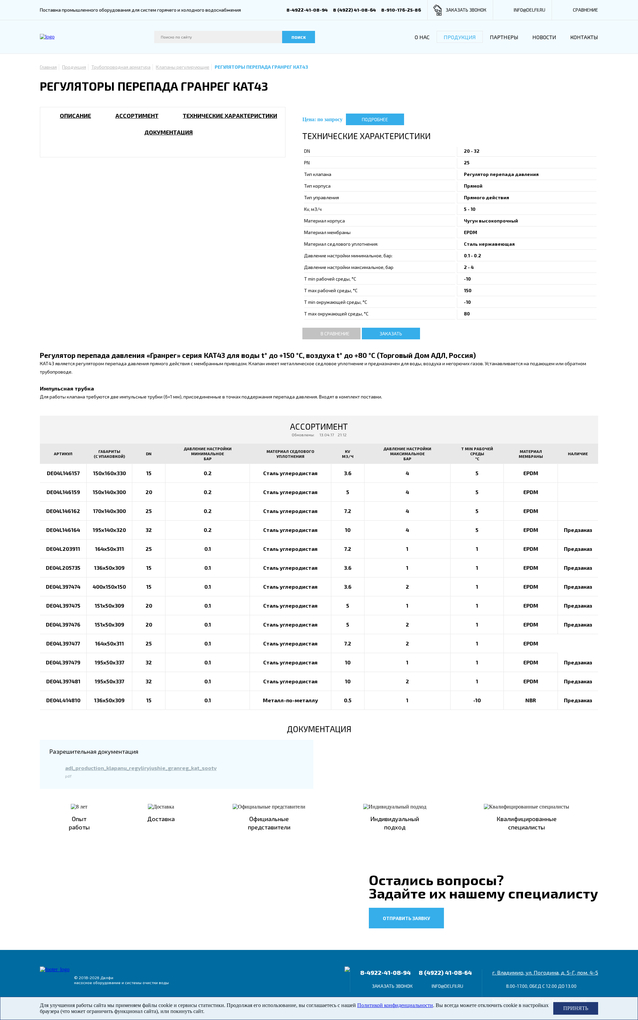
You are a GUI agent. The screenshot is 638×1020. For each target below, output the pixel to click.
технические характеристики (230, 115)
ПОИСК (298, 37)
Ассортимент (137, 115)
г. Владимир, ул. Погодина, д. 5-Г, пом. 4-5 (545, 972)
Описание (75, 115)
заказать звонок (466, 10)
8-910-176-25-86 (401, 10)
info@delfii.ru (529, 10)
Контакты (584, 37)
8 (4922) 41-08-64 (354, 10)
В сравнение (335, 333)
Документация (168, 132)
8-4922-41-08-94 (307, 10)
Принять (575, 1008)
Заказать (390, 333)
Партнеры (504, 37)
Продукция (460, 37)
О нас (422, 37)
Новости (544, 37)
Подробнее (375, 119)
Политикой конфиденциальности (395, 1005)
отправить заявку (406, 918)
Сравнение (585, 10)
